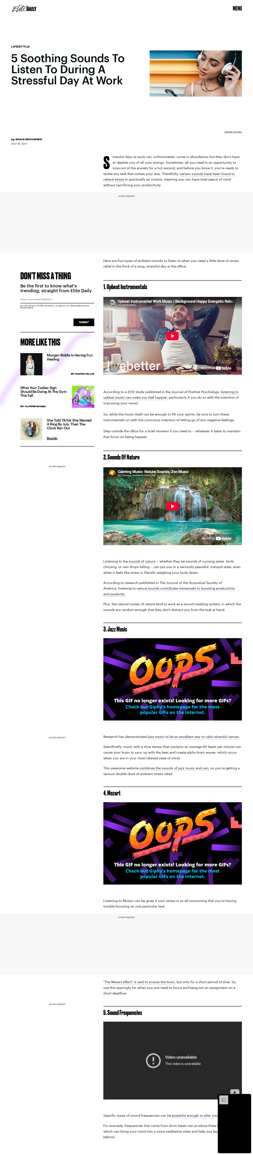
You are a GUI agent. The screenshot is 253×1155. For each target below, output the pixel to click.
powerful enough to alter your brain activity (206, 1115)
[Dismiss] (247, 1097)
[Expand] (222, 1097)
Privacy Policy (26, 308)
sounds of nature (142, 561)
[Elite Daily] (24, 8)
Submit (84, 322)
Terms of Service (77, 305)
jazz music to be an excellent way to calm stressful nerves (193, 737)
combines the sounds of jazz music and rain (174, 768)
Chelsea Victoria (233, 132)
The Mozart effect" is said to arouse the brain (140, 982)
